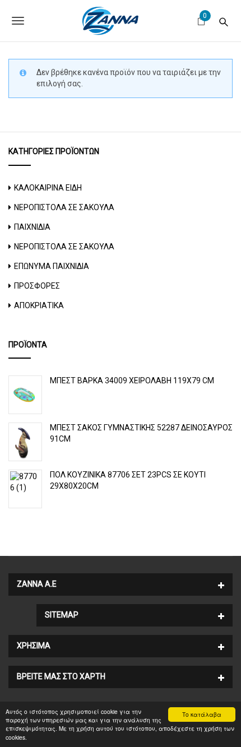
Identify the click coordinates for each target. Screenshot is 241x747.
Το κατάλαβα (201, 714)
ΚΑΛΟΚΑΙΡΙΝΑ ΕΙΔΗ (48, 187)
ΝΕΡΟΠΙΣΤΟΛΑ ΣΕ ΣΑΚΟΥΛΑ (64, 207)
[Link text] (223, 20)
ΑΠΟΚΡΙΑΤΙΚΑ (39, 305)
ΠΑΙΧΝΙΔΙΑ (32, 226)
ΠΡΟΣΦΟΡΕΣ (37, 285)
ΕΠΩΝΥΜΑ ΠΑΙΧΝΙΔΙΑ (51, 266)
